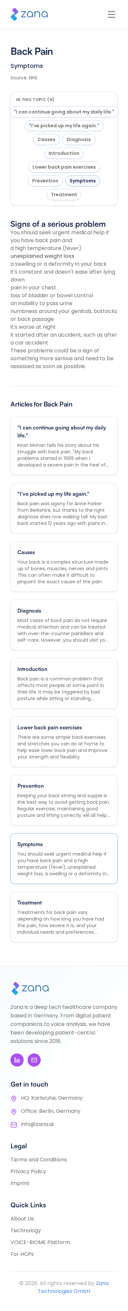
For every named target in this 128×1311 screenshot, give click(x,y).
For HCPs (22, 1254)
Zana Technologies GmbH (73, 1287)
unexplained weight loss (43, 256)
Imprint (20, 1183)
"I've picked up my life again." (64, 125)
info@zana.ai (37, 1124)
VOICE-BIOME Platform (40, 1242)
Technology (26, 1230)
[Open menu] (111, 14)
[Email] (34, 1060)
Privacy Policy (28, 1171)
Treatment (64, 194)
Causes (46, 139)
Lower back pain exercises (64, 167)
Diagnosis (79, 139)
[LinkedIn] (17, 1060)
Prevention (45, 180)
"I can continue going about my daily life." (64, 112)
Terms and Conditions (39, 1159)
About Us (22, 1218)
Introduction (64, 153)
